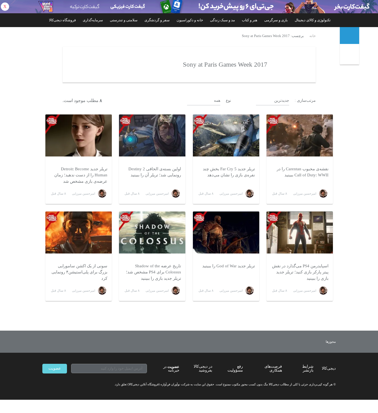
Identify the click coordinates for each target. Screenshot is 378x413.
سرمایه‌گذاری (93, 20)
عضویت (54, 368)
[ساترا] (310, 341)
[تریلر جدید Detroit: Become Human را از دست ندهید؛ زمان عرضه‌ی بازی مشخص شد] (78, 135)
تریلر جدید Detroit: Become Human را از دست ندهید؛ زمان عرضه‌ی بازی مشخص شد (80, 175)
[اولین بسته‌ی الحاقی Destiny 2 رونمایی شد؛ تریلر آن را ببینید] (152, 135)
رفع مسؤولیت (235, 368)
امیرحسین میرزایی (304, 193)
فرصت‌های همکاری (273, 368)
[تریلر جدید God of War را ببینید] (226, 232)
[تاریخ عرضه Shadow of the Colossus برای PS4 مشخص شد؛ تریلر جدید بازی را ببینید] (152, 232)
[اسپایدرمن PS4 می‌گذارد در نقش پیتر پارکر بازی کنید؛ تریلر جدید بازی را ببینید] (299, 232)
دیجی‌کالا (329, 368)
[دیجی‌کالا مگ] (349, 35)
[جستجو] (350, 55)
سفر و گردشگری (157, 20)
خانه (312, 36)
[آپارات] (74, 384)
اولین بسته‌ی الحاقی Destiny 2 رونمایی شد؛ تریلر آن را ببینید (154, 172)
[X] (64, 384)
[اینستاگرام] (54, 384)
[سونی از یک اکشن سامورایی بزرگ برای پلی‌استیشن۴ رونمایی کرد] (78, 232)
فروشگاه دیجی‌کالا (62, 20)
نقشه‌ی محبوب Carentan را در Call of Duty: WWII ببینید (302, 172)
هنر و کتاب (249, 20)
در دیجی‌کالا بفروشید (203, 368)
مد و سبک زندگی (222, 20)
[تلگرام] (44, 384)
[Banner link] (189, 6)
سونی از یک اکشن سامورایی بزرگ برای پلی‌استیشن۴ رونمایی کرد (79, 272)
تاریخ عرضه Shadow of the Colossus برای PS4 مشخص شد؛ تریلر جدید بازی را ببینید (153, 272)
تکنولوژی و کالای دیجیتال (313, 20)
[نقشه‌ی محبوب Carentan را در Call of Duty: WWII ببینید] (299, 135)
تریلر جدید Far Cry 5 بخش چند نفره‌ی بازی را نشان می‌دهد (229, 172)
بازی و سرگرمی (276, 20)
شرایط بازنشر (308, 368)
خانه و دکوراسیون (190, 20)
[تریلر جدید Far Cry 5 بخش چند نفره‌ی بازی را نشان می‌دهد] (226, 135)
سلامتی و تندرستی (124, 20)
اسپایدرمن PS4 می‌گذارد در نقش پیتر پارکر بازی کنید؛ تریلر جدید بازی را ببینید (300, 272)
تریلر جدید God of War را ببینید (228, 266)
